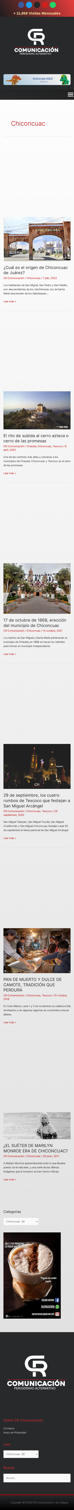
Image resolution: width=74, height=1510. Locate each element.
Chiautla (31, 446)
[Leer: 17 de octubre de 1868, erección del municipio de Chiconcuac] (37, 588)
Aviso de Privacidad (14, 1432)
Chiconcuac (34, 278)
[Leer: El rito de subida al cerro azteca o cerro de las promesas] (37, 410)
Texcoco (58, 446)
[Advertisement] (37, 180)
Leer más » (9, 301)
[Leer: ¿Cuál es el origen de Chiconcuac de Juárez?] (37, 238)
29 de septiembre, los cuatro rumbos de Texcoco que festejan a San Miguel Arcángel (36, 800)
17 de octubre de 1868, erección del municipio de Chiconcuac (34, 623)
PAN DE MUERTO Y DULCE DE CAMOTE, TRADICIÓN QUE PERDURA (32, 985)
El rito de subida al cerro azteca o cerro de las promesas (35, 438)
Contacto (8, 1428)
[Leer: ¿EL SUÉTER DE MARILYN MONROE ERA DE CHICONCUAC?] (37, 1125)
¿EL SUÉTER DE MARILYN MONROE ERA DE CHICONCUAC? (35, 1148)
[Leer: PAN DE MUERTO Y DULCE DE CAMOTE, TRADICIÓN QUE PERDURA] (37, 950)
